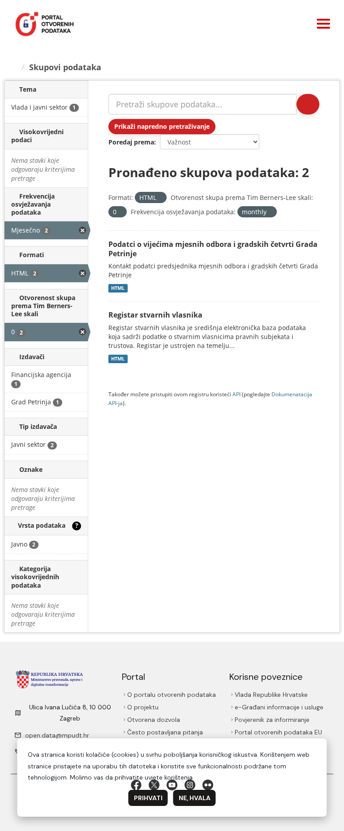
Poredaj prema (131, 142)
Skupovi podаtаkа (65, 67)
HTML (118, 288)
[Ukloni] (160, 198)
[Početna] (14, 67)
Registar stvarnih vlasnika (155, 315)
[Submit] (308, 104)
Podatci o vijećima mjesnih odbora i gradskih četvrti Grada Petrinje (213, 249)
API (236, 394)
